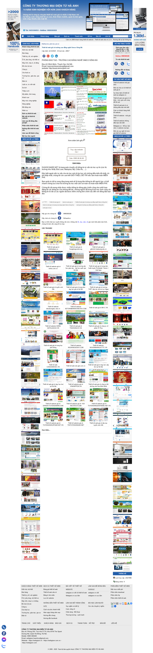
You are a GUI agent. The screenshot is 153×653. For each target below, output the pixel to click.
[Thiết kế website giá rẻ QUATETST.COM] (30, 197)
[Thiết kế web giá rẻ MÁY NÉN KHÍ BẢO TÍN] (30, 168)
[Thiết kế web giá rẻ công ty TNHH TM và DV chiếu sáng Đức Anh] (30, 486)
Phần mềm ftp (115, 595)
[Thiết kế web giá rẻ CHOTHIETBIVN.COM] (30, 472)
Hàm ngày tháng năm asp (51, 612)
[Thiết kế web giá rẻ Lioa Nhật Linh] (30, 530)
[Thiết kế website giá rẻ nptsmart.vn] (122, 484)
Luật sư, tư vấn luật (28, 84)
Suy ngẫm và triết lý (72, 606)
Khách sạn (25, 97)
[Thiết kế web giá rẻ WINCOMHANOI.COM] (30, 501)
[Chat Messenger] (130, 604)
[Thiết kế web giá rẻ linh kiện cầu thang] (30, 544)
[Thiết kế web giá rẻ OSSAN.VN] (30, 429)
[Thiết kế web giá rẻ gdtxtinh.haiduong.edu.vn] (122, 266)
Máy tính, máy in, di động (30, 63)
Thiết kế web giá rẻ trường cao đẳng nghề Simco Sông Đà (91, 202)
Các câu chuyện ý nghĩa (96, 606)
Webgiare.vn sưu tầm (73, 595)
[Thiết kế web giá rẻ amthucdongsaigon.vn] (30, 226)
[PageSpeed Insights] (120, 604)
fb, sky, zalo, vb (83, 222)
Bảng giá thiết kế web (50, 589)
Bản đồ (98, 36)
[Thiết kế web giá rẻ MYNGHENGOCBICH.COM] (122, 180)
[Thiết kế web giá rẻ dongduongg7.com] (122, 455)
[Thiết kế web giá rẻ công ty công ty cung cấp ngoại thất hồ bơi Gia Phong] (122, 353)
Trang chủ (26, 623)
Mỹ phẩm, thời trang (28, 94)
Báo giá (57, 36)
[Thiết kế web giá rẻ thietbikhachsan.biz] (30, 284)
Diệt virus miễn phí (117, 589)
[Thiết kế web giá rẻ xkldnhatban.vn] (30, 240)
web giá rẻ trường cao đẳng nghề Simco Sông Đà (90, 205)
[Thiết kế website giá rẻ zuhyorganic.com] (30, 327)
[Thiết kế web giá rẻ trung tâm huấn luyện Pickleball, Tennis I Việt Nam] (122, 556)
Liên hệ (107, 36)
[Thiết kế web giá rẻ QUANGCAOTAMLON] (122, 194)
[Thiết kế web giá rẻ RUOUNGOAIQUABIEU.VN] (122, 324)
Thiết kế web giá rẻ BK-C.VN (98, 307)
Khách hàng (45, 36)
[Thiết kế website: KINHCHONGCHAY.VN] (122, 498)
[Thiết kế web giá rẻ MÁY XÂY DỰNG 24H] (122, 368)
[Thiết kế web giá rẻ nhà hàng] (122, 165)
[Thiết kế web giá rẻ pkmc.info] (122, 151)
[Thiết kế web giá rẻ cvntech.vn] (122, 440)
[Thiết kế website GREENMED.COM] (30, 342)
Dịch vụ (66, 36)
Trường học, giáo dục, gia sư (50, 44)
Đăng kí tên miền (49, 595)
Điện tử (24, 81)
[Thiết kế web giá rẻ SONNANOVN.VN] (30, 313)
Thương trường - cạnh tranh (75, 615)
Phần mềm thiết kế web (118, 598)
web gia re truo (47, 207)
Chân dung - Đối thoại (73, 612)
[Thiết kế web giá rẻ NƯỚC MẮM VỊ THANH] (30, 211)
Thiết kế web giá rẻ (55, 202)
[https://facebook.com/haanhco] (116, 65)
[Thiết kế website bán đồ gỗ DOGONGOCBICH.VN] (30, 255)
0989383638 (67, 213)
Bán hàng (25, 53)
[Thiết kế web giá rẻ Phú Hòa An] (122, 310)
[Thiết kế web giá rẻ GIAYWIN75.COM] (122, 252)
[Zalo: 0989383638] (4, 645)
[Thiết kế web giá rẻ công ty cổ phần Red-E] (30, 559)
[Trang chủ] (23, 36)
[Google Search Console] (122, 604)
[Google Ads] (128, 604)
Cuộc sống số (70, 609)
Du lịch (24, 88)
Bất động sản (26, 107)
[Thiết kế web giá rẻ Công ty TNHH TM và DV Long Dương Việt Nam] (122, 570)
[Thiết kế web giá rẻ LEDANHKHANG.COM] (122, 223)
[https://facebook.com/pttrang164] (116, 74)
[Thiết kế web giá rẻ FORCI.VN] (30, 183)
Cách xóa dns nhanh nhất (51, 609)
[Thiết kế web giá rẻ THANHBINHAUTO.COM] (30, 154)
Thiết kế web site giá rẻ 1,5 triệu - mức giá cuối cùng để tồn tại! (122, 100)
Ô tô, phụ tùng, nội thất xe (30, 59)
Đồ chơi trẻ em (27, 66)
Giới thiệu (30, 36)
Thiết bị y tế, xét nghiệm (30, 56)
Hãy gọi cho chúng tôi (49, 213)
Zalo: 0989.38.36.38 (76, 158)
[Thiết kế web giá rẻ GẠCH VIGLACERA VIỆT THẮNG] (30, 414)
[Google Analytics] (125, 604)
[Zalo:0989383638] (129, 65)
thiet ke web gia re (68, 202)
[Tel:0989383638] (122, 65)
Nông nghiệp (26, 104)
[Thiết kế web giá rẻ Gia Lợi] (122, 237)
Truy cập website (76, 151)
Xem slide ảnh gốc (75, 140)
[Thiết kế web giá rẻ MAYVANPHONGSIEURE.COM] (30, 515)
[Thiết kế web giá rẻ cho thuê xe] (30, 443)
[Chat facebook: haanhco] (4, 639)
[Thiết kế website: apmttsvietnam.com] (122, 527)
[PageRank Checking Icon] (115, 604)
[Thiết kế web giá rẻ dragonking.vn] (122, 411)
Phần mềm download (117, 592)
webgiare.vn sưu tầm (95, 595)
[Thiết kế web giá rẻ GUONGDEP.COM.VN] (122, 281)
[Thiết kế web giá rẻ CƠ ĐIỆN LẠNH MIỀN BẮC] (122, 339)
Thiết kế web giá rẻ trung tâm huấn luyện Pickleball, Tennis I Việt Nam (98, 268)
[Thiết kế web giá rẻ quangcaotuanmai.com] (122, 426)
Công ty (24, 69)
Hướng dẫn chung (49, 615)
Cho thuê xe (26, 72)
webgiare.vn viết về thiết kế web (76, 593)
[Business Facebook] (112, 607)
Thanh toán (79, 36)
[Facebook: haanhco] (4, 633)
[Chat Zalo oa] (114, 607)
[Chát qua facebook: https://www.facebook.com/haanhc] (59, 219)
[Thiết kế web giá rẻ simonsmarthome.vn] (122, 469)
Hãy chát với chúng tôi (49, 218)
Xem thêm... (46, 430)
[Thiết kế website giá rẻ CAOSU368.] (122, 512)
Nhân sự (25, 110)
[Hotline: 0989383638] (4, 627)
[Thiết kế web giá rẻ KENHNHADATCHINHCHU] (30, 400)
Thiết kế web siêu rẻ (50, 592)
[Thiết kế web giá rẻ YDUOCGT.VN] (122, 397)
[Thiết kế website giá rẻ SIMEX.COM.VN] (30, 356)
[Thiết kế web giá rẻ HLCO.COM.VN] (30, 298)
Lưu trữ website (48, 598)
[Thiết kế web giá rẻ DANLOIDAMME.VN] (30, 385)
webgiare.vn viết (93, 593)
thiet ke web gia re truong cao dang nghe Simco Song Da (58, 205)
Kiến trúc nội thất (27, 50)
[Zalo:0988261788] (129, 74)
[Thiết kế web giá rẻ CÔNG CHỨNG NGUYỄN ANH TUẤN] (122, 541)
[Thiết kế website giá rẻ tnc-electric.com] (122, 295)
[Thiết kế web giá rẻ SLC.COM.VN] (30, 269)
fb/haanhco (67, 218)
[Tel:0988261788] (122, 74)
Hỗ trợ (90, 36)
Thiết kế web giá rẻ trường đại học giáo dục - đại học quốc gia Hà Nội (76, 268)
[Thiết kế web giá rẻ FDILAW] (30, 371)
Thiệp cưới (25, 91)
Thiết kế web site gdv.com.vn (75, 366)
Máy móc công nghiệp (29, 101)
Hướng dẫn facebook (50, 618)
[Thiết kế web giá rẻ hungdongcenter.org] (122, 209)
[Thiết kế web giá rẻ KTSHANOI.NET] (30, 457)
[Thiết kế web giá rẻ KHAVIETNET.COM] (122, 382)
